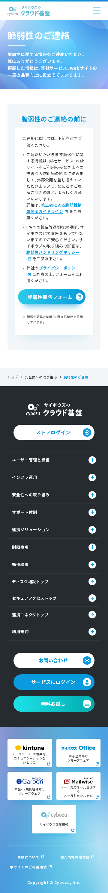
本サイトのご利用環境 (28, 867)
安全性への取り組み (41, 377)
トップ (13, 377)
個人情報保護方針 (75, 857)
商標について (28, 857)
